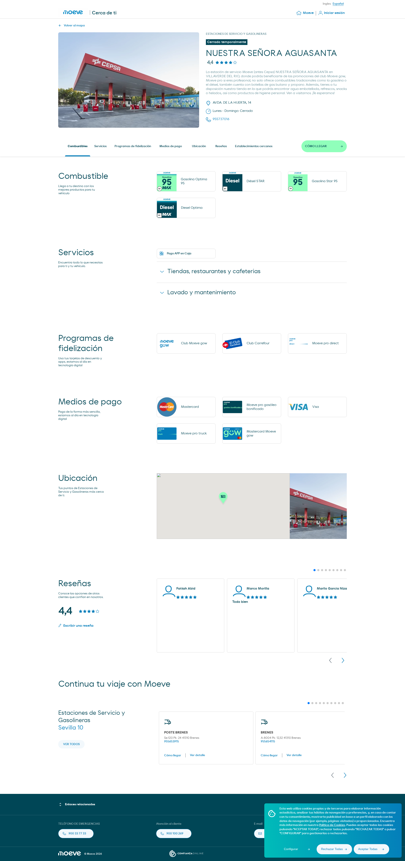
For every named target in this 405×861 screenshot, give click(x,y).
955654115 (268, 741)
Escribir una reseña (78, 625)
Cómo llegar (172, 755)
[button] (223, 499)
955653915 (171, 741)
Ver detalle (197, 755)
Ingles (327, 3)
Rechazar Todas (332, 849)
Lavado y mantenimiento (201, 293)
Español (338, 3)
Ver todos (71, 744)
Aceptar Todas (367, 849)
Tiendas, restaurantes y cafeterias (214, 271)
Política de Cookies (332, 825)
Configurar (291, 849)
